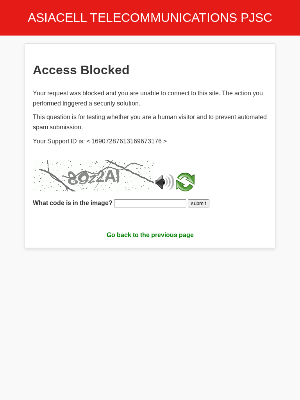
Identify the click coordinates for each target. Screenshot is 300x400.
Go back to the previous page (150, 235)
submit (198, 203)
